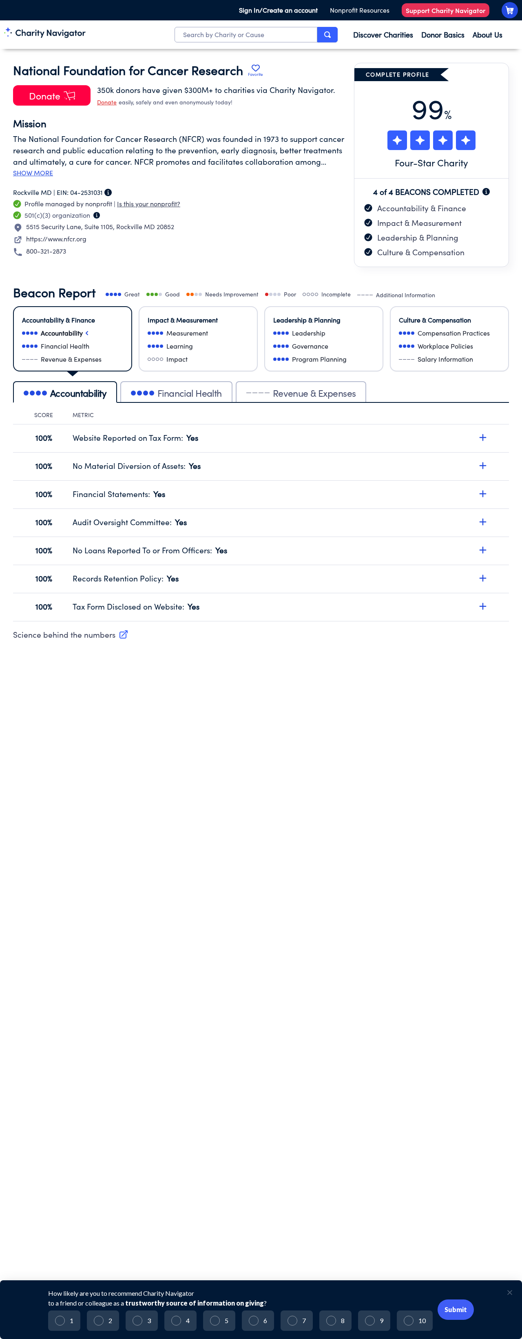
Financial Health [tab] (189, 393)
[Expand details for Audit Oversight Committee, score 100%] (483, 522)
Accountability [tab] (78, 393)
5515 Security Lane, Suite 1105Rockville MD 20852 (100, 226)
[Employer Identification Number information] (108, 192)
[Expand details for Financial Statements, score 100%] (483, 494)
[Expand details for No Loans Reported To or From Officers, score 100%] (483, 550)
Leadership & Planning (417, 237)
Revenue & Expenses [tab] (314, 393)
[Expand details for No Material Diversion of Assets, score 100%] (483, 466)
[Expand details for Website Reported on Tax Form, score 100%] (483, 437)
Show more (33, 173)
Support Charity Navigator (445, 10)
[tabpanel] (261, 516)
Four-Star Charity (431, 162)
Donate (107, 102)
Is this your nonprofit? (148, 203)
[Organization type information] (96, 215)
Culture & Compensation (420, 252)
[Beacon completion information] (486, 191)
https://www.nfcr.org (56, 238)
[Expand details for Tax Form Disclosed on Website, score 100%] (483, 606)
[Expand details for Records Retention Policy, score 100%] (483, 578)
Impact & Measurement (419, 223)
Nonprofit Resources (359, 10)
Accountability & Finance (421, 208)
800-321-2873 (46, 251)
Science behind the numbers (64, 634)
